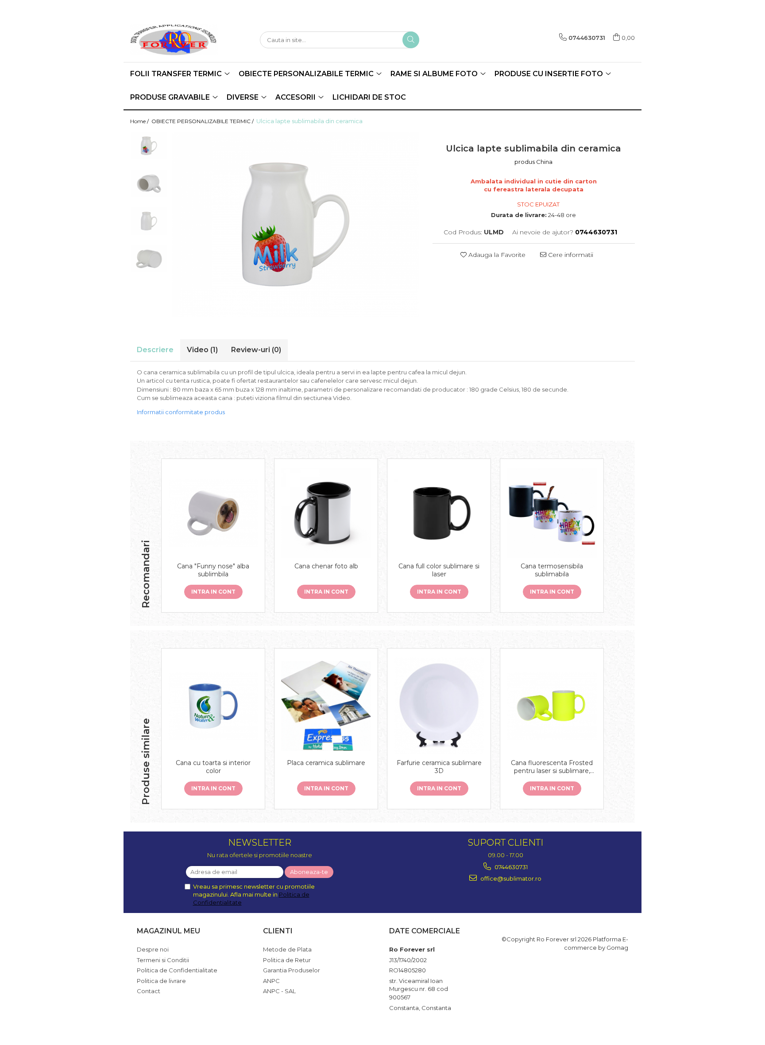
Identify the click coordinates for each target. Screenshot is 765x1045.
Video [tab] (202, 350)
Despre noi (153, 949)
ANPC (271, 980)
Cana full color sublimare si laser (438, 570)
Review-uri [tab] (256, 350)
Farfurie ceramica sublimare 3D (439, 767)
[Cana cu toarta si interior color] (213, 706)
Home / (140, 121)
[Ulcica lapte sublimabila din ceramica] (295, 224)
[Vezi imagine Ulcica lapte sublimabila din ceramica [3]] (149, 258)
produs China (533, 161)
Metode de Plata (287, 949)
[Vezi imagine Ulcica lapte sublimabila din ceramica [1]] (149, 183)
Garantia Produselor (291, 970)
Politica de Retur (287, 959)
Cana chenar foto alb (326, 566)
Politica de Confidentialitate (177, 970)
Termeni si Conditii (163, 959)
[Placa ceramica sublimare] (326, 706)
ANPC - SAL (279, 990)
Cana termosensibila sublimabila (552, 570)
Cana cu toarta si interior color (213, 767)
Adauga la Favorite (496, 255)
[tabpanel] (295, 224)
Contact (148, 990)
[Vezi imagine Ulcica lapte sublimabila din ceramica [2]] (149, 221)
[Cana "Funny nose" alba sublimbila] (213, 513)
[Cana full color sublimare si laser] (439, 512)
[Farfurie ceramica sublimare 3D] (439, 705)
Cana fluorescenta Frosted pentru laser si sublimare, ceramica (552, 767)
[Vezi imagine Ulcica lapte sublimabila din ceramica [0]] (149, 145)
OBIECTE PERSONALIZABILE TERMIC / (203, 121)
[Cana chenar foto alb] (326, 513)
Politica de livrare (161, 980)
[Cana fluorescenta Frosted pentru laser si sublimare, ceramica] (552, 706)
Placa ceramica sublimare (326, 763)
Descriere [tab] (155, 350)
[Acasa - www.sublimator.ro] (174, 39)
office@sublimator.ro (510, 878)
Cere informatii (569, 255)
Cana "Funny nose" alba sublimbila (213, 570)
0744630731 (510, 866)
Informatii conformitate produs (181, 412)
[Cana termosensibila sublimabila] (552, 513)
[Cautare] (410, 39)
